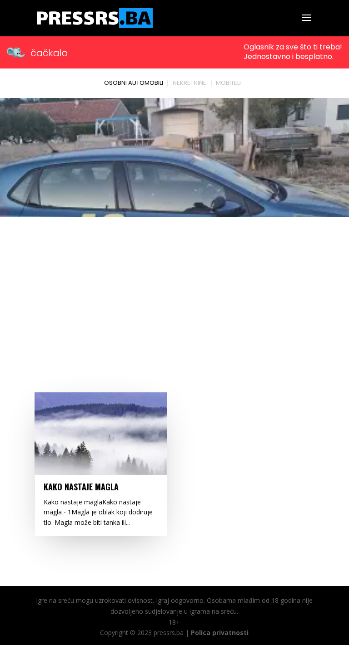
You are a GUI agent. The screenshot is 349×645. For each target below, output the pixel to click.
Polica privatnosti (220, 632)
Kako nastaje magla (81, 487)
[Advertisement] (174, 288)
